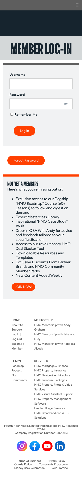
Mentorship (43, 320)
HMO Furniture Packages (50, 380)
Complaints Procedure (53, 464)
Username (17, 75)
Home (16, 320)
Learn (16, 361)
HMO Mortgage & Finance (51, 366)
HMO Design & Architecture (52, 375)
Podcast (17, 370)
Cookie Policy (23, 464)
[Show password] (66, 103)
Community (19, 380)
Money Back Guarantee (29, 468)
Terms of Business (29, 461)
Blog (14, 375)
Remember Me (25, 114)
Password (17, 95)
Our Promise (60, 468)
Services (41, 361)
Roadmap (18, 366)
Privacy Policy (56, 461)
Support (17, 329)
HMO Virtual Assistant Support (53, 394)
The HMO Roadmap (41, 23)
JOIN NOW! (23, 287)
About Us (17, 325)
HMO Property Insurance (50, 370)
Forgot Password (26, 160)
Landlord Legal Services (49, 408)
